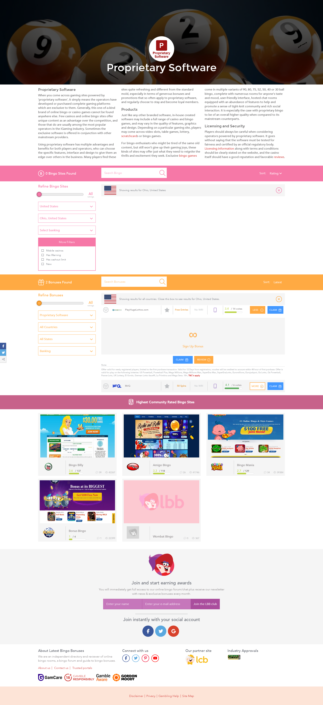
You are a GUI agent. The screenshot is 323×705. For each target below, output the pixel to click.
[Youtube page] (155, 658)
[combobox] (67, 206)
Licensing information (219, 149)
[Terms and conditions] (79, 677)
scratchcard (129, 136)
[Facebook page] (126, 658)
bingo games (188, 156)
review (201, 359)
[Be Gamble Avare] (103, 677)
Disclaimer (136, 696)
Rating (274, 173)
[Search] (162, 173)
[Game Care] (50, 677)
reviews (279, 157)
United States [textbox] (49, 206)
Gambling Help (169, 696)
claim (180, 359)
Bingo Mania (245, 465)
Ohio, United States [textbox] (53, 218)
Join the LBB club (205, 604)
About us (44, 667)
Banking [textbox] (45, 351)
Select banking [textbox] (50, 230)
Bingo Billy (76, 465)
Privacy (150, 696)
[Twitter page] (135, 658)
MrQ (127, 386)
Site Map (188, 696)
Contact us (61, 667)
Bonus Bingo (77, 531)
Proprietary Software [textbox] (54, 315)
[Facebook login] (148, 631)
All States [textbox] (46, 339)
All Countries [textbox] (48, 327)
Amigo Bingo (162, 465)
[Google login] (173, 631)
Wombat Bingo (163, 536)
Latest (278, 282)
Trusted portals (82, 667)
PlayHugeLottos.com (136, 309)
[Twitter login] (160, 631)
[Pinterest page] (145, 658)
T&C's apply (194, 375)
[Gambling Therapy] (125, 677)
